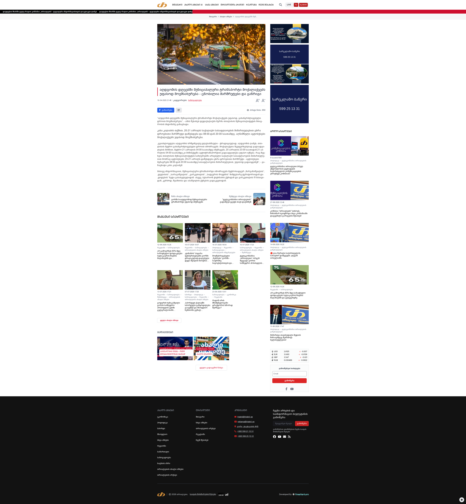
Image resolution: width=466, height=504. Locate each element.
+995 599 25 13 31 (246, 436)
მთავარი (177, 5)
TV (296, 5)
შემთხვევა (246, 252)
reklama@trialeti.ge (246, 422)
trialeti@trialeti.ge (245, 417)
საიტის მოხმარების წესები (203, 494)
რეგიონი (189, 248)
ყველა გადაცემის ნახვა (211, 367)
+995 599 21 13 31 (245, 431)
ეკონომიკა (231, 295)
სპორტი (188, 295)
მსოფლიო (162, 434)
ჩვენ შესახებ (266, 5)
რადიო (303, 5)
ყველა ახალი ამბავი (169, 320)
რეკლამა (251, 5)
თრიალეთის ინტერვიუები (223, 252)
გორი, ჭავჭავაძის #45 (247, 426)
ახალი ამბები (192, 5)
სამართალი (163, 452)
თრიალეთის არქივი (232, 5)
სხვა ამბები (212, 5)
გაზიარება (166, 110)
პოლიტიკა (217, 248)
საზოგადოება (195, 100)
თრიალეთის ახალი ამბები (196, 250)
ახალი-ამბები (226, 17)
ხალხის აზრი (163, 463)
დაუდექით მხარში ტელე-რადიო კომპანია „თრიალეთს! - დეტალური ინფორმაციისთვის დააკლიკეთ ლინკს (114, 12)
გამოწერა (289, 380)
